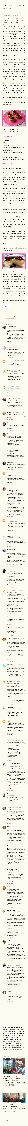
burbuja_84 (10, 991)
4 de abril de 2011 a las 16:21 (18, 616)
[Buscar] (25, 2)
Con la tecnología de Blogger (15, 1121)
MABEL (9, 826)
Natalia (9, 386)
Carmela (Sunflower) (12, 326)
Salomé (9, 412)
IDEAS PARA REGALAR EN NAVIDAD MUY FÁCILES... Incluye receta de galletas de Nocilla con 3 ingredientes (13, 1081)
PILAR (9, 887)
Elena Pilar (10, 473)
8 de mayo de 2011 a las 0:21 (14, 992)
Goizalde (9, 617)
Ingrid (8, 721)
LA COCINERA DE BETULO (14, 370)
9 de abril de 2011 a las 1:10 (18, 845)
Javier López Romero (13, 570)
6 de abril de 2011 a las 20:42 (14, 766)
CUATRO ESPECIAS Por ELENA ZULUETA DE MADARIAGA (16, 764)
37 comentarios (11, 1111)
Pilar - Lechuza (11, 794)
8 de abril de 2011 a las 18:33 (18, 826)
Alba (8, 488)
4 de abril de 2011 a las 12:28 (17, 590)
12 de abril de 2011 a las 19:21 (17, 887)
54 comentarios (11, 1087)
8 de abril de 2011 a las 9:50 (17, 807)
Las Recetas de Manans (13, 940)
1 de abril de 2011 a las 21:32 (14, 328)
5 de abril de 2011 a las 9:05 (18, 664)
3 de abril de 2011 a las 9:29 (16, 488)
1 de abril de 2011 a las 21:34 (17, 347)
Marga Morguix (11, 549)
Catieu (9, 347)
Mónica (9, 638)
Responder (10, 343)
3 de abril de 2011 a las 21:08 (14, 537)
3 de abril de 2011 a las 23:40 (14, 550)
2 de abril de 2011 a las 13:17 (14, 451)
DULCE (9, 360)
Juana (8, 590)
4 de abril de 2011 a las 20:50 (18, 638)
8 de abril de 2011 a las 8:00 (14, 795)
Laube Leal (10, 964)
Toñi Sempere (11, 910)
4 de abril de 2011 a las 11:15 (13, 571)
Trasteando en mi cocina (13, 520)
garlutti (9, 807)
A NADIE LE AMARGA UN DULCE (13, 6)
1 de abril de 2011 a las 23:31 (17, 386)
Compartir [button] (4, 316)
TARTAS (9, 318)
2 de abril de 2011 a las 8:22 (18, 412)
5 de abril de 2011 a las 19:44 (19, 681)
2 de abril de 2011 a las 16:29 (16, 462)
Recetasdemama (12, 869)
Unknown (9, 681)
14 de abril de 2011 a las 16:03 (14, 911)
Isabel (8, 398)
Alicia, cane (10, 707)
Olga (8, 462)
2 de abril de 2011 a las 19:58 (19, 473)
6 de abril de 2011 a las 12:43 (17, 721)
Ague (8, 740)
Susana (9, 423)
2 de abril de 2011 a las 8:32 (17, 423)
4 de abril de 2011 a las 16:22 (18, 627)
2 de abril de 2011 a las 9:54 (16, 433)
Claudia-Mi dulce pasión (13, 450)
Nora (8, 433)
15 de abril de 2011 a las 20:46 (14, 965)
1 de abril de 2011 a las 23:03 (14, 371)
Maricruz (9, 664)
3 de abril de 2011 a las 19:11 (13, 521)
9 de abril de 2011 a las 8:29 (14, 870)
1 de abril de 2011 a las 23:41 (17, 398)
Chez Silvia (10, 536)
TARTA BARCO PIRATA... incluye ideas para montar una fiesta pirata (13, 1107)
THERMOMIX (14, 318)
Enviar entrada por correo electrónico (16, 316)
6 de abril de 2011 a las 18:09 (17, 740)
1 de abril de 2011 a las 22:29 (18, 360)
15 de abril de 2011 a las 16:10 (14, 942)
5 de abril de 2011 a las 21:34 (14, 708)
